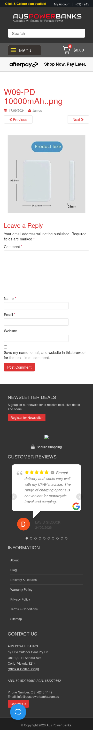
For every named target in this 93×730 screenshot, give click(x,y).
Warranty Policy (21, 589)
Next (77, 119)
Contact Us (18, 703)
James (37, 110)
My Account (62, 4)
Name (10, 298)
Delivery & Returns (23, 579)
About (14, 560)
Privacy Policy (20, 599)
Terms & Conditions (24, 609)
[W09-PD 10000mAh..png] (46, 173)
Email (9, 314)
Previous (19, 119)
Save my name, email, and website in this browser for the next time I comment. (45, 355)
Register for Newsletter (27, 417)
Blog (13, 570)
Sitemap (16, 618)
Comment (13, 246)
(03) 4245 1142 (41, 692)
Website (10, 330)
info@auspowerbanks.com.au (38, 696)
